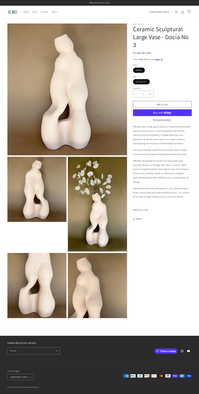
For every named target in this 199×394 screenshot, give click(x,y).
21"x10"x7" (141, 81)
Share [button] (139, 219)
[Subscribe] (56, 350)
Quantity (136, 88)
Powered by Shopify (30, 387)
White (139, 70)
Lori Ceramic (18, 387)
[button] (176, 12)
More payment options (162, 120)
